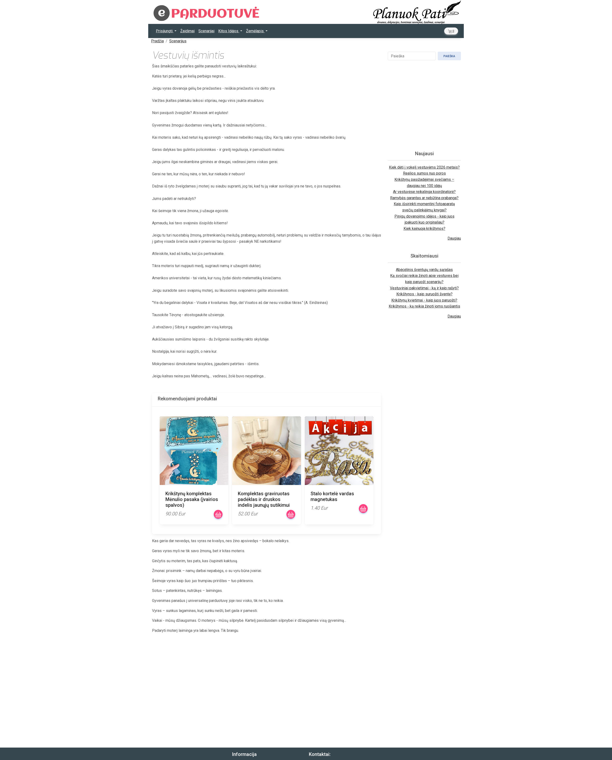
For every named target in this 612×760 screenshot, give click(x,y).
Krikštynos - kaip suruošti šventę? (424, 294)
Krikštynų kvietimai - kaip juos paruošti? (424, 300)
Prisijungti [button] (165, 31)
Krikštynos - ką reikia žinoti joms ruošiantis (424, 306)
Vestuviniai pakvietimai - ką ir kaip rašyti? (424, 288)
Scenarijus (177, 41)
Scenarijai (206, 31)
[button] (451, 31)
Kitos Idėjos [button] (228, 31)
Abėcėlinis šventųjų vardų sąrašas (424, 269)
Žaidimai (187, 31)
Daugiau (454, 238)
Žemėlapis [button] (255, 31)
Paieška (449, 56)
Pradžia (157, 41)
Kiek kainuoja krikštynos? (424, 228)
